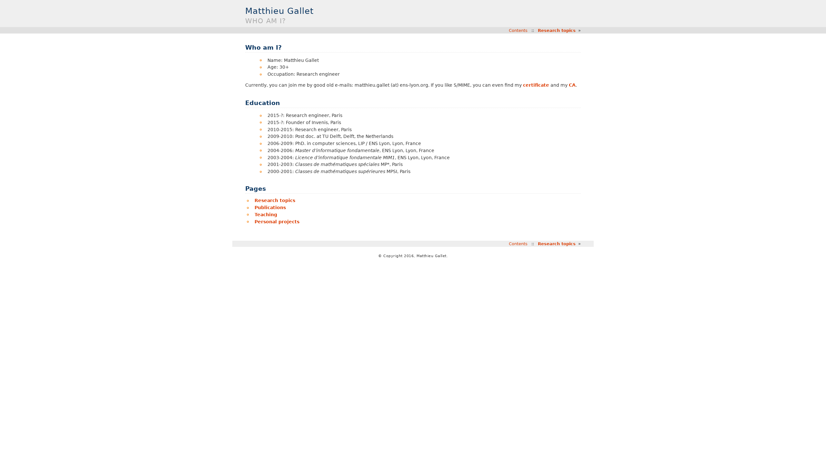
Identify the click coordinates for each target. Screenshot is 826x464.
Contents (518, 30)
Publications (270, 207)
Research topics (557, 30)
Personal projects (277, 221)
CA (572, 85)
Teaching (266, 214)
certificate (536, 85)
